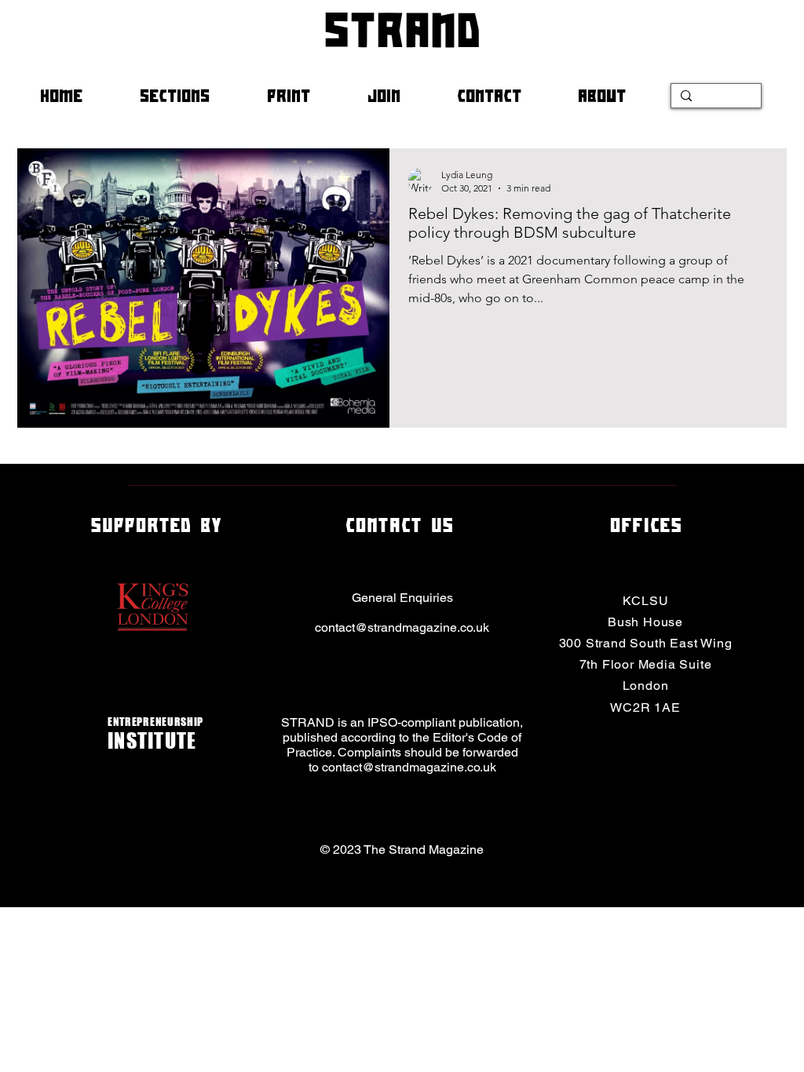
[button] (191, 96)
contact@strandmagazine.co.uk (402, 627)
